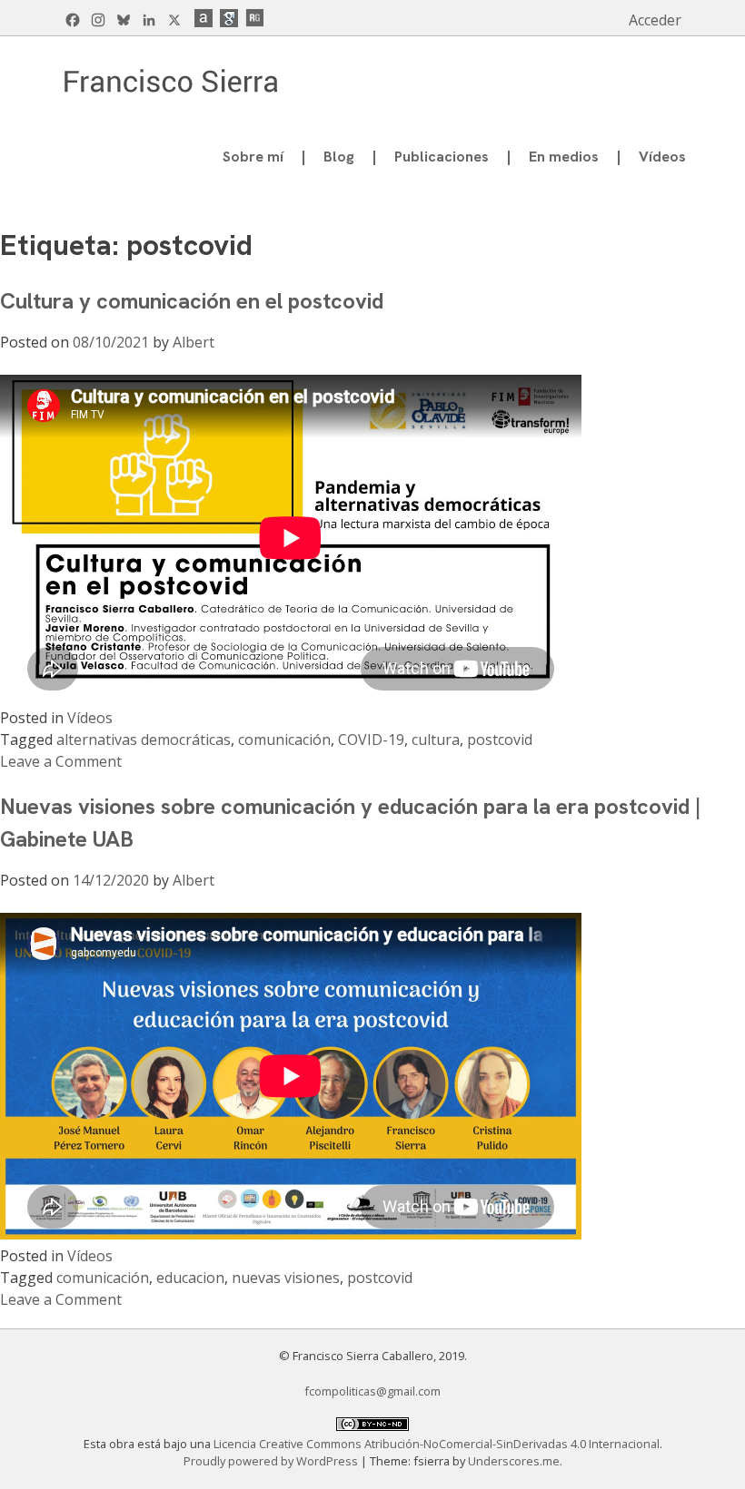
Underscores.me (514, 1461)
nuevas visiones (286, 1278)
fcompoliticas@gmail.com (372, 1391)
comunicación (284, 739)
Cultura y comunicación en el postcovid (191, 301)
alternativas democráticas (143, 739)
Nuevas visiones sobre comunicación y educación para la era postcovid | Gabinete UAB (350, 822)
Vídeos (662, 156)
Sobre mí (253, 156)
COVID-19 (371, 739)
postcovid (499, 739)
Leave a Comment (61, 761)
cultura (436, 739)
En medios (564, 156)
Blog (338, 156)
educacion (190, 1278)
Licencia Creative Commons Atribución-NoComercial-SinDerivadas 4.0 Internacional (437, 1443)
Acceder (655, 20)
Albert (193, 342)
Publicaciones (441, 156)
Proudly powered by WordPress (272, 1461)
